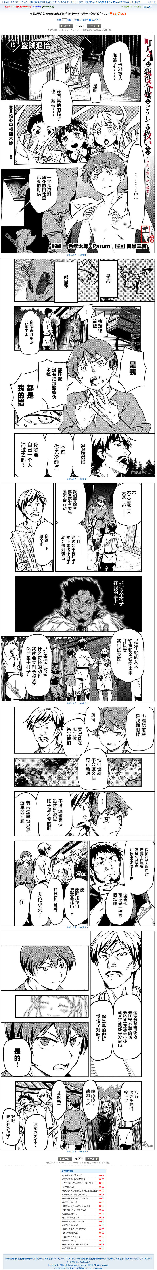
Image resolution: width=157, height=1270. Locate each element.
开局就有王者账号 (70, 1179)
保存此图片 (83, 255)
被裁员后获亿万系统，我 (73, 1206)
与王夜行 (67, 1202)
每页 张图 (64, 20)
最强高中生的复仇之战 (72, 1198)
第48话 (85, 1198)
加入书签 (137, 7)
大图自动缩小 (82, 20)
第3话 (75, 1233)
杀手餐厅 (67, 1225)
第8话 (83, 1210)
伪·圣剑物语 (68, 1218)
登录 (149, 2)
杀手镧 (66, 1187)
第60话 (74, 1202)
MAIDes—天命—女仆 (72, 1210)
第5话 (73, 1248)
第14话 (77, 1237)
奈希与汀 (67, 1241)
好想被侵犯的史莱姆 (71, 1229)
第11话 (81, 1221)
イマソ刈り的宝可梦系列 (73, 1183)
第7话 (71, 1187)
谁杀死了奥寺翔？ (70, 1221)
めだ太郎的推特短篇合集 (73, 1191)
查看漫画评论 (126, 7)
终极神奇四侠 (68, 1237)
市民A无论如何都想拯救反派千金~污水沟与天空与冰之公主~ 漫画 (56, 2)
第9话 (73, 1241)
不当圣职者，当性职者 (72, 1195)
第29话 (74, 1214)
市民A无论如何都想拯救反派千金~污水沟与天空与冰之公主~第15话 (112, 2)
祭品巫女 (67, 1248)
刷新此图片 (71, 255)
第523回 (81, 1179)
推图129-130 (89, 1183)
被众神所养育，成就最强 (73, 1244)
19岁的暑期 (68, 1233)
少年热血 (23, 2)
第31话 (83, 1229)
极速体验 (96, 20)
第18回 (87, 1206)
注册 (153, 2)
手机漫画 (14, 2)
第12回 (79, 1175)
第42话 (87, 1244)
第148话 (74, 1225)
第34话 (76, 1218)
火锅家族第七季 (69, 1175)
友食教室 (67, 1214)
